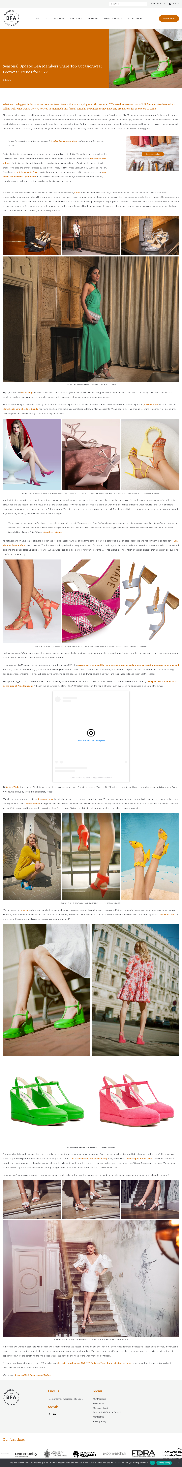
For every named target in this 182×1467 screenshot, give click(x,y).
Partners (76, 18)
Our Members (99, 1399)
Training (93, 18)
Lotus (77, 192)
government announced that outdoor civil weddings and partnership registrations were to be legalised (128, 665)
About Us (42, 18)
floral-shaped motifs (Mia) (139, 1158)
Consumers (135, 18)
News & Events (113, 18)
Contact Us (98, 1417)
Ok (152, 1462)
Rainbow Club (151, 404)
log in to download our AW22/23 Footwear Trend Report (85, 1363)
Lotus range (27, 392)
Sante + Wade (12, 787)
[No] (178, 1462)
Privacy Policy (99, 1421)
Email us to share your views (64, 141)
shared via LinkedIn (52, 532)
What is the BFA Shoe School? (107, 1412)
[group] (17, 1454)
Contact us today (122, 1363)
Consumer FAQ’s (100, 1408)
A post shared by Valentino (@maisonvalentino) (91, 777)
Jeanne (24, 910)
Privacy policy (164, 1462)
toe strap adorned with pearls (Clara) (89, 1158)
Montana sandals (32, 803)
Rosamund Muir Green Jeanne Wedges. (33, 1375)
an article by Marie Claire (26, 172)
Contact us (158, 4)
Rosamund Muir (45, 799)
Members (59, 18)
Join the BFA (169, 18)
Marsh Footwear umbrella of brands (20, 409)
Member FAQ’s (100, 1403)
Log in (175, 4)
